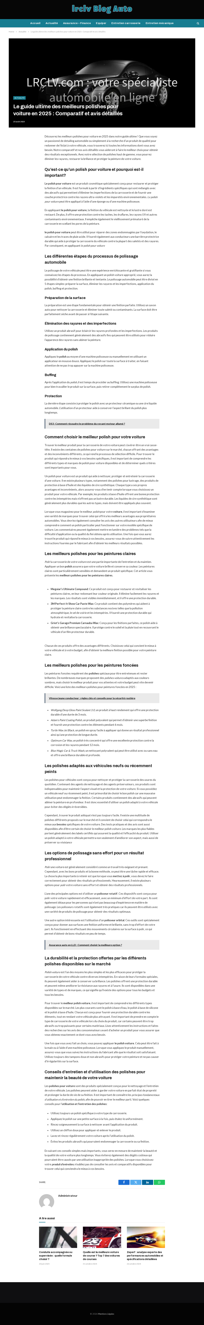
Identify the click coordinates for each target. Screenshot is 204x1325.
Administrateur (67, 1195)
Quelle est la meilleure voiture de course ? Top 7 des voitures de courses (101, 1256)
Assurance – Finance (77, 23)
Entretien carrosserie (125, 23)
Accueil (35, 23)
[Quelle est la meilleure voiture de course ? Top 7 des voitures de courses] (102, 1237)
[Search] (197, 23)
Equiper (101, 23)
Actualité (52, 23)
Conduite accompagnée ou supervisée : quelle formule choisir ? (55, 1256)
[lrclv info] (102, 9)
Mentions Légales (106, 1314)
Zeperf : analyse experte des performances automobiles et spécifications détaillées (145, 1256)
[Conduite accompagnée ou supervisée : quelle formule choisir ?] (58, 1237)
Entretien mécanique (160, 23)
